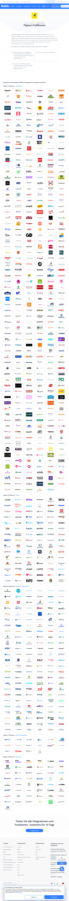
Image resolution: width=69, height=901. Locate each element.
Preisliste (34, 6)
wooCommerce (20, 854)
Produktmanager (7, 854)
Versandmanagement (8, 864)
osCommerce (20, 862)
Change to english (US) (51, 1)
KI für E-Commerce (7, 870)
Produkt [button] (12, 6)
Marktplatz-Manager (7, 859)
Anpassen (33, 897)
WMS (4, 852)
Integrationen (27, 6)
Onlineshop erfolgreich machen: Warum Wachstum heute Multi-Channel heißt (58, 870)
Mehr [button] (39, 6)
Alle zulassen (54, 897)
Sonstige (18, 757)
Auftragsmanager (7, 849)
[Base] (5, 6)
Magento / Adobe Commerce (23, 857)
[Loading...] (51, 883)
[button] (46, 6)
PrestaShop (20, 859)
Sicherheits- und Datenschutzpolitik (10, 884)
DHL (18, 864)
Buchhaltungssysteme (22, 586)
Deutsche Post (20, 875)
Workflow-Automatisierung (9, 862)
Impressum (38, 849)
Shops (17, 495)
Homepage (26, 23)
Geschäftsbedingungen (7, 882)
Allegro (19, 852)
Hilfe (37, 852)
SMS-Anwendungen (21, 735)
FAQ (37, 854)
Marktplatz (19, 86)
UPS (18, 867)
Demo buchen (62, 863)
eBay (18, 849)
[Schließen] (67, 856)
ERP (4, 857)
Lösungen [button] (19, 6)
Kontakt (37, 847)
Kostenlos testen (34, 830)
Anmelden (56, 6)
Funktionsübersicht (7, 847)
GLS (18, 872)
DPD (18, 870)
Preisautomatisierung (8, 867)
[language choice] (64, 883)
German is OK (62, 1)
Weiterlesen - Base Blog (56, 876)
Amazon (19, 847)
